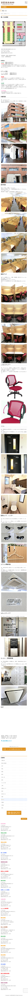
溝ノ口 (2, 799)
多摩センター (3, 788)
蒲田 (2, 796)
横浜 (2, 774)
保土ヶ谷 (3, 777)
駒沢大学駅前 (3, 763)
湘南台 (2, 802)
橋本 (2, 791)
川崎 (2, 785)
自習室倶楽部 (12, 995)
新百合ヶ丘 (3, 793)
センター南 (3, 782)
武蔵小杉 (3, 760)
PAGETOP (24, 818)
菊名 (2, 768)
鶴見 (2, 771)
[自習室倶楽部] (8, 3)
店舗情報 (3, 757)
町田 (2, 807)
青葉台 (2, 805)
